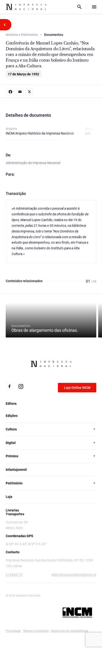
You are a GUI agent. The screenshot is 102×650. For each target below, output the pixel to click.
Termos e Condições (36, 631)
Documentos (44, 328)
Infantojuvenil (16, 470)
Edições (12, 416)
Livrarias (12, 510)
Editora (11, 403)
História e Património (22, 35)
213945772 (14, 575)
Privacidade (13, 631)
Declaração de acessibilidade (69, 631)
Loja (9, 497)
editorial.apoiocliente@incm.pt (73, 575)
